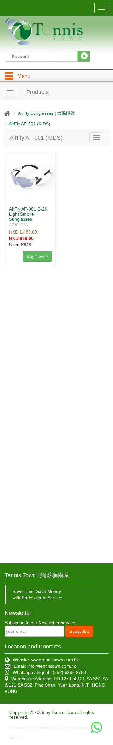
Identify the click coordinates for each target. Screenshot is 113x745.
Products (37, 92)
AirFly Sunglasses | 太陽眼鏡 (46, 113)
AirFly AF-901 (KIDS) (29, 123)
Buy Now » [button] (37, 256)
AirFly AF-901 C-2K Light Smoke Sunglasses (28, 214)
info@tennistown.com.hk (51, 666)
